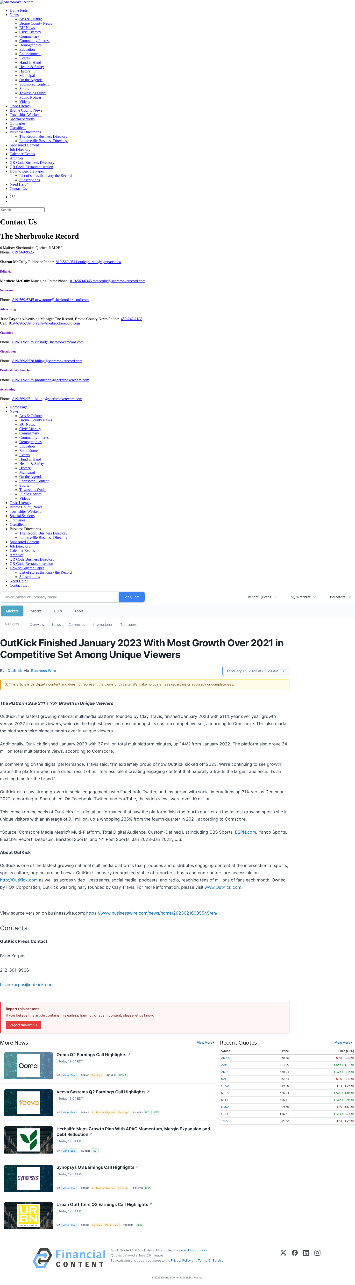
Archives (16, 158)
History (25, 71)
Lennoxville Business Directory (43, 141)
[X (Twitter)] (283, 1258)
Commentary (29, 36)
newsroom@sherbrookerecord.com (62, 300)
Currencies (77, 624)
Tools (78, 611)
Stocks (36, 611)
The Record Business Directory (43, 136)
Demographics (30, 45)
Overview (37, 624)
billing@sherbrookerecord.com (58, 361)
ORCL (225, 1114)
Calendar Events (22, 154)
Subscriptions (29, 180)
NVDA (225, 1107)
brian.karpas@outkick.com (27, 984)
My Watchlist (301, 597)
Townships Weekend (26, 115)
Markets (12, 611)
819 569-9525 (23, 252)
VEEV (156, 1112)
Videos (24, 102)
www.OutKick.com (223, 887)
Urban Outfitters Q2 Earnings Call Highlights (105, 1204)
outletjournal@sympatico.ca (99, 262)
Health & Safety (31, 67)
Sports (24, 89)
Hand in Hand (30, 62)
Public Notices (30, 97)
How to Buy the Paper (27, 171)
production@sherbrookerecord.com (62, 380)
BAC (224, 1079)
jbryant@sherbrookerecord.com (56, 323)
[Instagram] (317, 1258)
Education (27, 49)
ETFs (58, 611)
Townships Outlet (32, 93)
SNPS (148, 1188)
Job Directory (20, 149)
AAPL (224, 1065)
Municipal (27, 75)
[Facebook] (295, 1258)
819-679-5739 (20, 323)
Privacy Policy (181, 1260)
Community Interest (34, 41)
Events (24, 58)
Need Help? (19, 184)
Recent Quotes (259, 597)
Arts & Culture (30, 19)
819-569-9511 (67, 262)
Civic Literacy (30, 32)
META (225, 1093)
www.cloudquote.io (193, 1250)
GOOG (225, 1086)
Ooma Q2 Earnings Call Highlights (94, 1054)
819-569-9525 (23, 342)
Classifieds (18, 128)
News (14, 15)
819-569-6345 (81, 281)
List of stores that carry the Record (45, 175)
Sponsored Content (34, 84)
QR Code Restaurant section (31, 167)
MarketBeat (69, 1075)
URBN (139, 1225)
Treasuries (128, 624)
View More (205, 1042)
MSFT (224, 1100)
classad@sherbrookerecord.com (59, 342)
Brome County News (35, 23)
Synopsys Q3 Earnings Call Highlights (98, 1167)
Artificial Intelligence (103, 1112)
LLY (147, 1112)
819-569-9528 (23, 361)
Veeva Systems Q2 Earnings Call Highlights (103, 1091)
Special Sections (22, 119)
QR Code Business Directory (32, 162)
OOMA (122, 1075)
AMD (224, 1072)
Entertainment (30, 54)
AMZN (225, 1058)
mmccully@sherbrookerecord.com (119, 281)
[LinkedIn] (306, 1258)
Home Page (19, 10)
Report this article (23, 1025)
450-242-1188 (131, 319)
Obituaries (17, 123)
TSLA (224, 1121)
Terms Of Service (210, 1260)
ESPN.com (245, 832)
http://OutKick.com (19, 879)
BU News (27, 28)
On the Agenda (31, 80)
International (103, 624)
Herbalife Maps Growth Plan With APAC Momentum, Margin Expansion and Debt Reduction (133, 1131)
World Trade (112, 1225)
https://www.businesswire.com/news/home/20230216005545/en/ (151, 913)
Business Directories (25, 132)
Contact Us (18, 189)
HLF (95, 1150)
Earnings (97, 1075)
